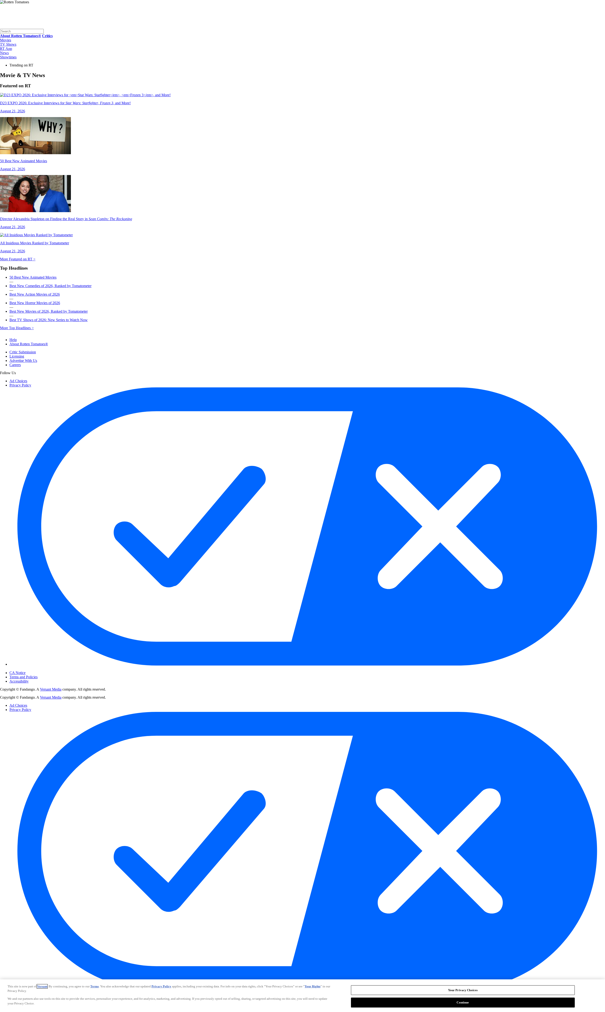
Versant (42, 986)
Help (13, 340)
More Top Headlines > (17, 328)
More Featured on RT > (17, 259)
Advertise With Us (23, 361)
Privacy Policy (20, 385)
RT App (6, 49)
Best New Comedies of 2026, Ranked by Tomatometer (50, 286)
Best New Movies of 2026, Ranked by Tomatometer (48, 311)
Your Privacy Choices (29, 668)
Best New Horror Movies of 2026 (34, 303)
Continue (463, 1002)
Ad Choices (18, 381)
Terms (94, 986)
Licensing (16, 356)
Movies (5, 40)
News (4, 53)
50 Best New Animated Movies (32, 277)
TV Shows (8, 44)
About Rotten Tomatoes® (28, 344)
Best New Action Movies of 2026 (34, 294)
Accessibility (19, 681)
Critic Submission (22, 352)
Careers (15, 365)
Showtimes (8, 57)
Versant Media (50, 689)
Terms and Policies (23, 677)
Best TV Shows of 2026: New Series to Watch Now (48, 320)
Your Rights (312, 986)
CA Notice (17, 673)
